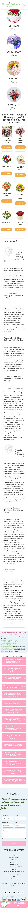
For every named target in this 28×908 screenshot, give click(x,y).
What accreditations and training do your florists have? (13, 686)
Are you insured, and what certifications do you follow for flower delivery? (13, 694)
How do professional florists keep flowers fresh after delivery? (13, 678)
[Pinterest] (22, 892)
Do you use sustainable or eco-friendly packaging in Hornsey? (13, 702)
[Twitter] (9, 892)
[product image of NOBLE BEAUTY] (20, 131)
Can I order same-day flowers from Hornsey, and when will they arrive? (13, 669)
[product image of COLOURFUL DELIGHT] (20, 159)
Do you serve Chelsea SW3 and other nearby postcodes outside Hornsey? (13, 780)
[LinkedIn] (18, 892)
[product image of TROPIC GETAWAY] (20, 187)
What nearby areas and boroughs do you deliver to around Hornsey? (13, 728)
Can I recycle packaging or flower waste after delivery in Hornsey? (13, 763)
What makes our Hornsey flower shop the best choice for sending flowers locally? (13, 661)
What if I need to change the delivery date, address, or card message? (13, 754)
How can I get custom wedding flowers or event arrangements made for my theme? (13, 710)
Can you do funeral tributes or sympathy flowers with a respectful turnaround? (13, 719)
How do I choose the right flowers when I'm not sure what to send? (13, 771)
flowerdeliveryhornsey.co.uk (14, 879)
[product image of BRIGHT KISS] (7, 187)
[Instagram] (14, 892)
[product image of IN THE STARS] (7, 215)
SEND (14, 843)
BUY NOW (7, 147)
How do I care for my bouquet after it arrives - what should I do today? (13, 745)
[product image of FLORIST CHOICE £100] (7, 131)
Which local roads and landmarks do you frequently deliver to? (13, 736)
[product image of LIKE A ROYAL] (7, 159)
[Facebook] (5, 892)
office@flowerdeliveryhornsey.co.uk (16, 874)
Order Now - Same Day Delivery (16, 904)
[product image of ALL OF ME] (20, 215)
